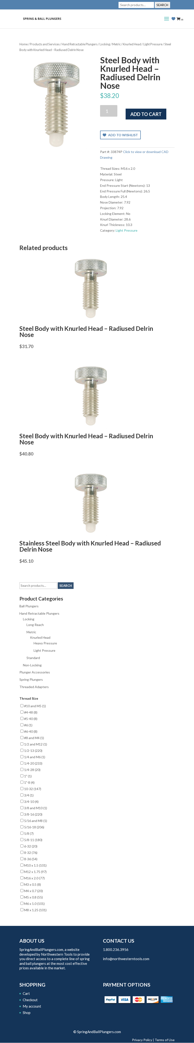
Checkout (30, 1000)
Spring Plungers (31, 679)
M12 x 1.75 (35, 872)
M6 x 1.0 (34, 904)
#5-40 (30, 719)
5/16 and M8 (35, 821)
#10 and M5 (34, 706)
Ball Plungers (29, 606)
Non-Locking (32, 665)
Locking (105, 44)
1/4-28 (32, 770)
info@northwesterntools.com (126, 959)
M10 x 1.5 (35, 865)
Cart (26, 993)
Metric (116, 44)
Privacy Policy (142, 1040)
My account (32, 1006)
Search (65, 585)
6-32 (30, 846)
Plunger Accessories (34, 672)
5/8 (28, 833)
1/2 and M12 (35, 744)
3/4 (28, 795)
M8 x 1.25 (35, 910)
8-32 (30, 853)
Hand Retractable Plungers (79, 44)
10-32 (32, 789)
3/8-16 (32, 814)
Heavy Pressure (45, 643)
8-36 (30, 859)
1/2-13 (32, 751)
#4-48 (30, 712)
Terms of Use (165, 1040)
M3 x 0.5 (32, 884)
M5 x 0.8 (33, 897)
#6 (27, 725)
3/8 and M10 (35, 808)
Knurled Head (132, 44)
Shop (27, 1012)
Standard (33, 658)
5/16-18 (33, 827)
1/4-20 (32, 763)
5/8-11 (32, 840)
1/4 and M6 (34, 757)
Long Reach (35, 625)
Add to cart (146, 114)
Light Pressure (152, 44)
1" (27, 776)
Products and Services (45, 44)
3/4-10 (31, 802)
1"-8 (29, 782)
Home (23, 44)
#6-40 (30, 731)
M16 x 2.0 (34, 878)
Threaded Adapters (34, 687)
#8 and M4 (33, 738)
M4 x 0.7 (33, 891)
